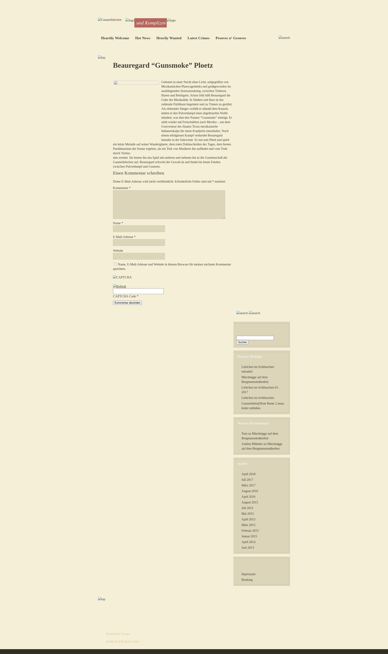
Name (118, 223)
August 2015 (249, 502)
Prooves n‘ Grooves (231, 38)
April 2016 (248, 496)
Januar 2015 (249, 536)
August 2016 (249, 491)
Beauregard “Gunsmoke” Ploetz (163, 65)
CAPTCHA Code (124, 296)
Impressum (248, 574)
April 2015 (248, 519)
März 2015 (248, 525)
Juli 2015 (247, 508)
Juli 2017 (247, 479)
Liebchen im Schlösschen (257, 397)
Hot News (142, 38)
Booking (247, 579)
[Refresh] (119, 286)
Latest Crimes (199, 38)
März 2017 (248, 485)
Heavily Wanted (168, 38)
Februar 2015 (250, 530)
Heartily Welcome (115, 38)
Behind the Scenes (118, 634)
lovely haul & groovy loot (122, 641)
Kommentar (122, 188)
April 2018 (248, 474)
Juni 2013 (247, 547)
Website (118, 250)
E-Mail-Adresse (124, 237)
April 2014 (248, 542)
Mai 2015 (247, 513)
